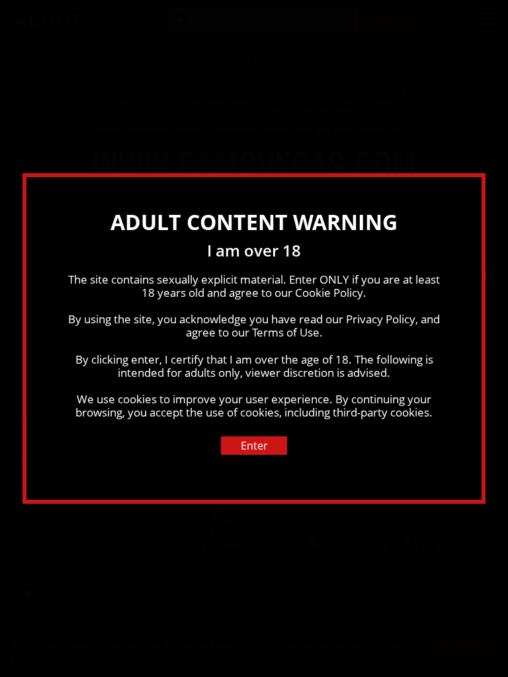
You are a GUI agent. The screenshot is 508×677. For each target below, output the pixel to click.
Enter (254, 445)
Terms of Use (285, 332)
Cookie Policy (329, 292)
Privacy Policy (380, 319)
